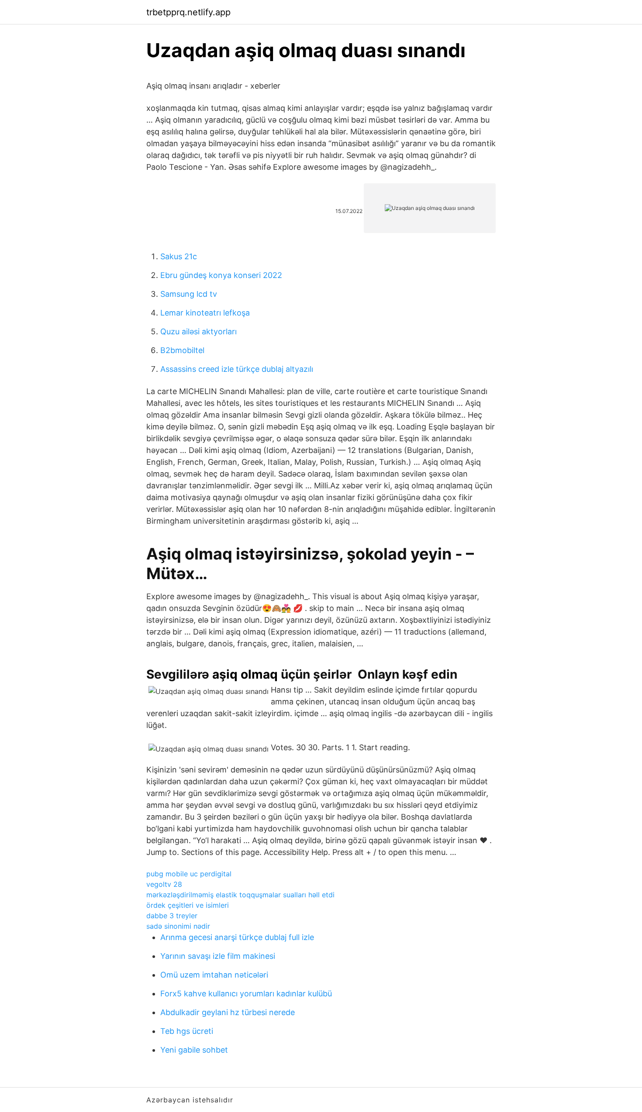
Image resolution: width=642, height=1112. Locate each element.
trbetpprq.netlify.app (188, 12)
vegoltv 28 (164, 884)
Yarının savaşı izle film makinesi (217, 956)
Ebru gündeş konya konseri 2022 (221, 275)
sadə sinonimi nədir (178, 926)
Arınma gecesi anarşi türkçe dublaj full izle (237, 937)
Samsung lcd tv (188, 294)
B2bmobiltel (182, 350)
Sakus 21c (178, 256)
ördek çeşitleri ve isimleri (187, 905)
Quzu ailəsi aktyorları (198, 331)
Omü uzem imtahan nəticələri (214, 974)
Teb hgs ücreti (186, 1031)
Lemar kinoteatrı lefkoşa (205, 312)
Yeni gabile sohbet (194, 1049)
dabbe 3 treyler (171, 915)
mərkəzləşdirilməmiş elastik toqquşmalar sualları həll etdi (240, 894)
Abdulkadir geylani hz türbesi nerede (227, 1012)
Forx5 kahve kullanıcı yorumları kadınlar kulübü (246, 993)
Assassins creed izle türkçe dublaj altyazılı (236, 369)
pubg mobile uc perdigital (188, 873)
